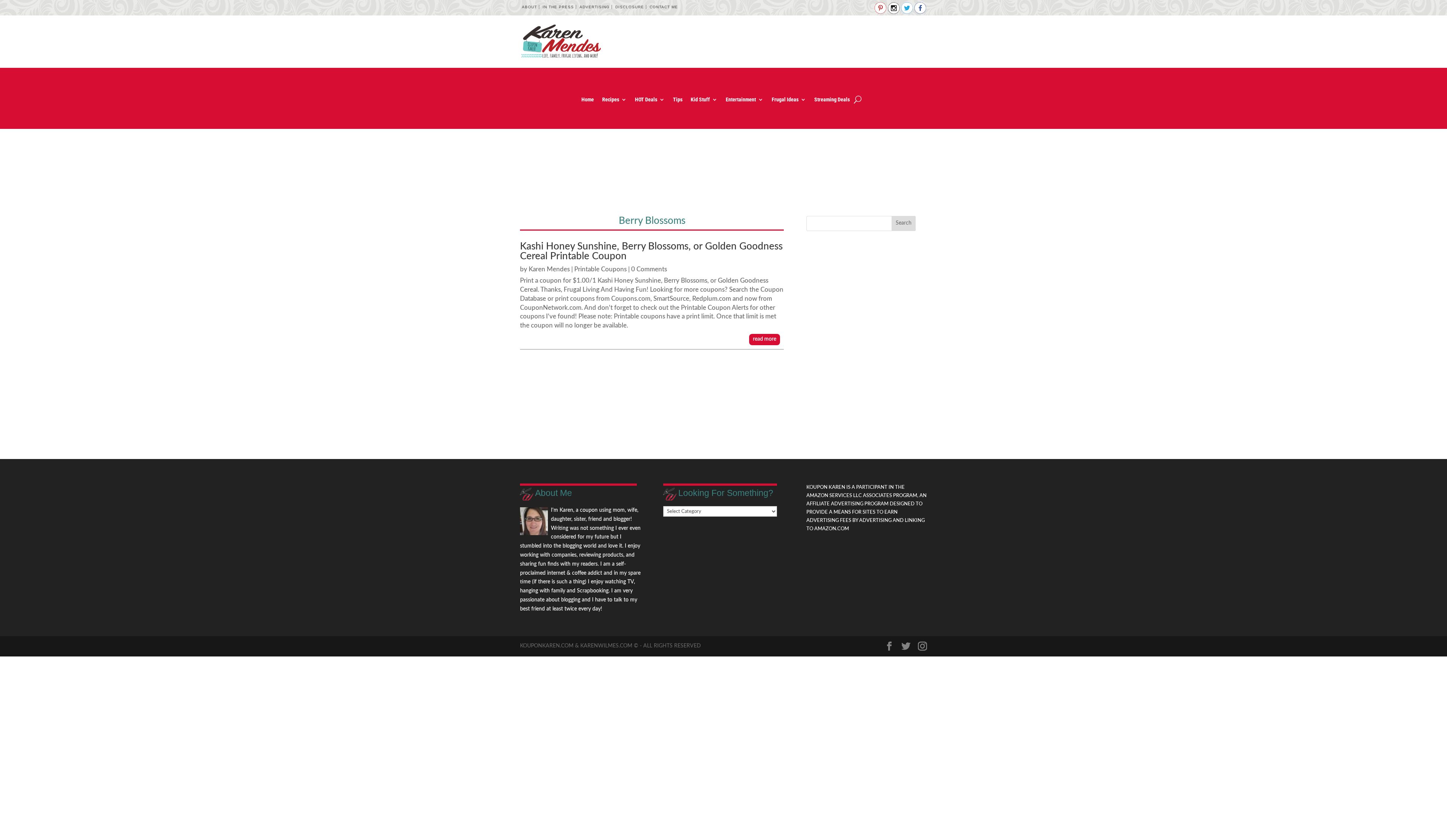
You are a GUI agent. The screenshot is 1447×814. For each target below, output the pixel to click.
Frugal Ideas (785, 100)
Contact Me (664, 7)
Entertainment (741, 100)
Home (587, 100)
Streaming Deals (832, 100)
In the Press (558, 7)
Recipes (610, 100)
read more (764, 339)
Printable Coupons (600, 269)
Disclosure (629, 7)
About (529, 7)
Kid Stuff (700, 100)
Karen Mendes (549, 269)
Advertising (595, 7)
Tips (677, 100)
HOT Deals (646, 100)
